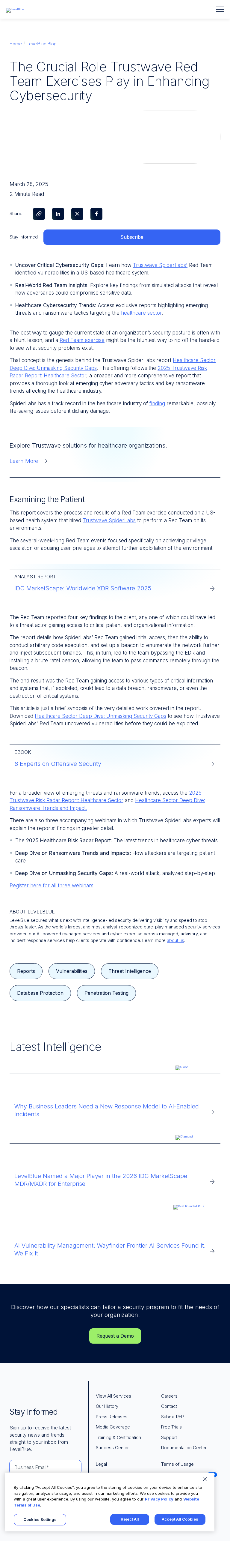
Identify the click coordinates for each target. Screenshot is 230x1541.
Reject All (130, 1519)
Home (16, 43)
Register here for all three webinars (51, 886)
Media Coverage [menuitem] (113, 1427)
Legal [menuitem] (101, 1464)
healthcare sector (141, 313)
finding (157, 403)
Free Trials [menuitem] (171, 1427)
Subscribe (131, 237)
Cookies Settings (40, 1519)
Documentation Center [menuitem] (184, 1447)
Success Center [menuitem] (112, 1447)
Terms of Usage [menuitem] (177, 1464)
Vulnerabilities (71, 971)
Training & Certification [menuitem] (118, 1437)
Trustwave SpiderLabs (109, 520)
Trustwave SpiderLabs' (160, 265)
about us (175, 940)
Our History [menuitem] (107, 1406)
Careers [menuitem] (169, 1396)
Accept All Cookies (180, 1519)
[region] (109, 1502)
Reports (26, 971)
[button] (220, 9)
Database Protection (40, 993)
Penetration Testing (106, 993)
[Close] (204, 1479)
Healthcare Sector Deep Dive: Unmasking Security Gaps (100, 716)
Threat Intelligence (129, 971)
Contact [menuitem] (169, 1406)
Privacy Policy (159, 1499)
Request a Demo (115, 1336)
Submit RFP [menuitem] (172, 1417)
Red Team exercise (82, 340)
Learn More (24, 461)
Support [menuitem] (169, 1437)
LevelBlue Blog (42, 43)
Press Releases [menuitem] (112, 1417)
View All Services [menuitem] (113, 1396)
